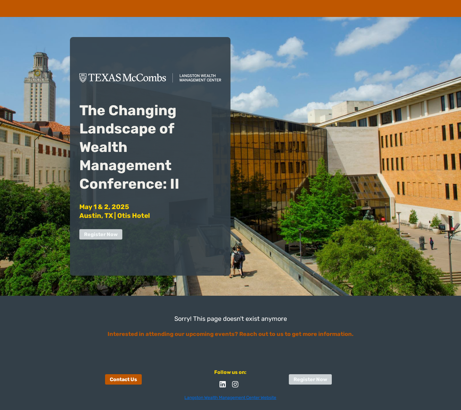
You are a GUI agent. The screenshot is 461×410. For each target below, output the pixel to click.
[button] (224, 386)
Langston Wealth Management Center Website (230, 397)
